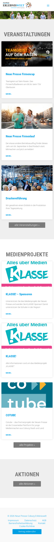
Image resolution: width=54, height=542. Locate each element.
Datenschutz (30, 520)
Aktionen (27, 474)
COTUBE (11, 415)
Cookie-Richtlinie (27, 526)
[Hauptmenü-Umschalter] (48, 6)
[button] (27, 531)
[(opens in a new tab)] (27, 54)
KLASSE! (11, 356)
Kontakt (41, 523)
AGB (44, 520)
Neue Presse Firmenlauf (20, 136)
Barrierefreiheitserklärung (20, 523)
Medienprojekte (27, 254)
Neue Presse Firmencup (20, 74)
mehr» (9, 94)
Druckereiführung (16, 198)
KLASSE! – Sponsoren (19, 294)
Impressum (13, 520)
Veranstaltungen (27, 34)
